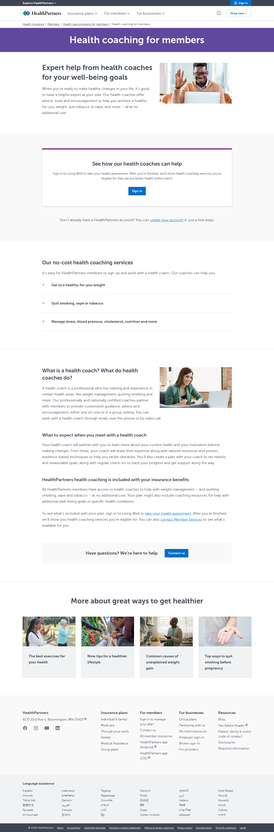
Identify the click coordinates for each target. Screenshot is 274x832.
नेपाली (182, 805)
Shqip (143, 810)
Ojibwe (222, 810)
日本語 (144, 800)
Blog (221, 719)
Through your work (115, 731)
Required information (233, 748)
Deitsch (66, 800)
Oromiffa (106, 800)
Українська (108, 795)
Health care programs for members (85, 24)
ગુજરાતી (183, 790)
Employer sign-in (191, 737)
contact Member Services (181, 519)
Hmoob (28, 795)
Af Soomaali (30, 814)
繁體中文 (28, 805)
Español (27, 790)
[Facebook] (25, 729)
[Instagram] (35, 729)
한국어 (66, 814)
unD (103, 810)
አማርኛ (105, 805)
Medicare (108, 725)
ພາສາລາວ (68, 795)
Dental (105, 737)
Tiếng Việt (29, 800)
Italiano (183, 800)
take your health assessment (168, 513)
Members (54, 24)
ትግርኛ (221, 814)
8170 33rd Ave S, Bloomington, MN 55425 (53, 719)
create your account (166, 220)
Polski (143, 795)
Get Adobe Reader (231, 725)
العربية (66, 805)
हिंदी (142, 805)
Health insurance (33, 24)
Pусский (28, 810)
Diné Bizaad (225, 790)
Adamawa (68, 790)
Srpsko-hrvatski (150, 814)
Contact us (148, 730)
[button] (240, 3)
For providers (188, 749)
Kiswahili (223, 800)
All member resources (156, 736)
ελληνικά (184, 814)
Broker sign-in (189, 743)
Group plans (109, 749)
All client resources (193, 731)
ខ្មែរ (102, 814)
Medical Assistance (114, 743)
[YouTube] (46, 729)
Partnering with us (192, 725)
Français (67, 810)
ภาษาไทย (185, 810)
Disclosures (226, 742)
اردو (181, 795)
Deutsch (145, 790)
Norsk (222, 805)
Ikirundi (222, 795)
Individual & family (114, 719)
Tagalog (106, 790)
